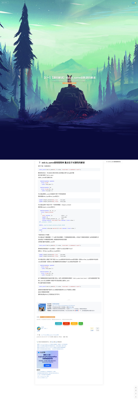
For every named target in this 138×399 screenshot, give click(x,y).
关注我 (66, 323)
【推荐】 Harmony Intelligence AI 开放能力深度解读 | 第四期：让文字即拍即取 (52, 344)
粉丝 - (42, 328)
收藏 (64, 336)
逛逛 (56, 342)
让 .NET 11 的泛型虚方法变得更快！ (44, 374)
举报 (67, 336)
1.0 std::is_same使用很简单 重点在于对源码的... (117, 161)
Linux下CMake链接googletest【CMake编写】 (50, 334)
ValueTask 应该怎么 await (42, 377)
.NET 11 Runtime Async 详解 (43, 376)
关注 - (46, 328)
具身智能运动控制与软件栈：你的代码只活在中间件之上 (48, 373)
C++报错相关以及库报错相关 (48, 317)
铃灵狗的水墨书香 (55, 303)
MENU (5, 2)
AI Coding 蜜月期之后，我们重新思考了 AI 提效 (46, 371)
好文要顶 (58, 323)
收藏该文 (74, 323)
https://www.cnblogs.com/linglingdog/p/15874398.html (63, 305)
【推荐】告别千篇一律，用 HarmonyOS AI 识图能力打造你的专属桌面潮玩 (51, 347)
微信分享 (80, 324)
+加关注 (38, 331)
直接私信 (70, 307)
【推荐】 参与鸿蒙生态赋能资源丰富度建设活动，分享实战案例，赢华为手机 (51, 346)
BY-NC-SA (72, 308)
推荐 (77, 310)
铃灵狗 (42, 327)
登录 (52, 342)
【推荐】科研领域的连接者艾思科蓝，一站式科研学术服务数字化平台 (50, 349)
